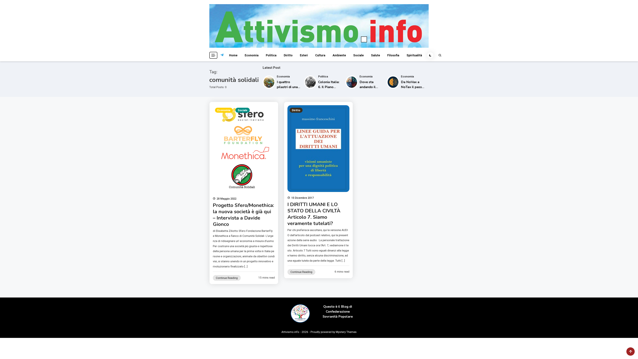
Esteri (304, 55)
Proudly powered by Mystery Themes (334, 332)
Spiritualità (414, 55)
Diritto (288, 55)
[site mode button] (430, 55)
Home (233, 55)
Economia (252, 55)
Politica (271, 55)
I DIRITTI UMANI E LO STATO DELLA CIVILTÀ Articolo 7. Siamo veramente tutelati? (313, 214)
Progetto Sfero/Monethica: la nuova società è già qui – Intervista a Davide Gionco (243, 215)
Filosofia (393, 55)
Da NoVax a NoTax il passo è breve (412, 87)
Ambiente (339, 55)
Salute (375, 55)
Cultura (320, 55)
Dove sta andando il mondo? (368, 87)
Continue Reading (227, 278)
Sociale (358, 55)
